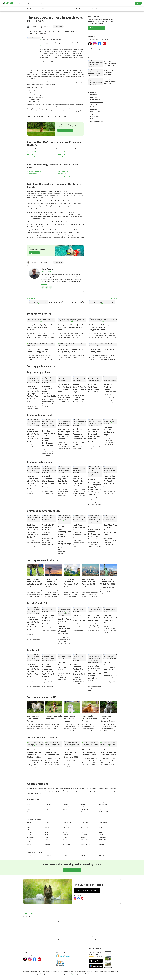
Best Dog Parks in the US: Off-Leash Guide (95, 617)
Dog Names (93, 119)
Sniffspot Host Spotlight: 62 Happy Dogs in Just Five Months (110, 63)
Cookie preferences (28, 936)
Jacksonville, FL (31, 152)
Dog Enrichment (78, 8)
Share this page (97, 49)
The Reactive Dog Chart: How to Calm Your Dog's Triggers (63, 481)
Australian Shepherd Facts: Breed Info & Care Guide (109, 667)
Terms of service (28, 930)
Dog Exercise (94, 114)
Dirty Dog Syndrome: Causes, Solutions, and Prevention (110, 389)
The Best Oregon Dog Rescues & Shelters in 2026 (52, 752)
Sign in (130, 3)
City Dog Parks (94, 106)
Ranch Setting (108, 540)
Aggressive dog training (34, 171)
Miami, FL (30, 154)
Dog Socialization (95, 111)
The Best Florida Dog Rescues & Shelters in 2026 (89, 752)
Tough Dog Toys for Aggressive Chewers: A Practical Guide (79, 434)
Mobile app (59, 942)
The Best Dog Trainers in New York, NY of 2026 (107, 581)
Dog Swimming (94, 116)
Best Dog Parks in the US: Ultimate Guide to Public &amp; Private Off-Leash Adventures (64, 626)
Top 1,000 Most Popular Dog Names (33, 718)
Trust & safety (27, 927)
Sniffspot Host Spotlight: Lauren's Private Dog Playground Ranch (110, 81)
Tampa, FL (61, 156)
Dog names (34, 3)
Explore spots (34, 253)
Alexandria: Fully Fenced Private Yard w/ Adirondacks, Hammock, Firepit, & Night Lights (40, 335)
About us (26, 924)
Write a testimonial (47, 62)
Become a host (77, 3)
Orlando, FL (61, 154)
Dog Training (44, 8)
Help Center (26, 939)
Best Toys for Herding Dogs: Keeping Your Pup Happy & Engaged (64, 434)
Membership (59, 930)
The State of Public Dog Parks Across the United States (48, 530)
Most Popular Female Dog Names (69, 718)
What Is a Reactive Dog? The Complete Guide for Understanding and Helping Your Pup (94, 487)
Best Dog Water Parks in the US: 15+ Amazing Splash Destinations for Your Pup (48, 438)
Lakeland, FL (61, 152)
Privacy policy (27, 933)
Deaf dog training (63, 171)
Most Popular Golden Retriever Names (89, 718)
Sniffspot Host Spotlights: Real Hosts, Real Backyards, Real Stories (109, 72)
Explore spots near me (65, 130)
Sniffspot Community (96, 8)
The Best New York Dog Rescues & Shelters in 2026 (108, 752)
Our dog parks (20, 3)
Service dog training (64, 176)
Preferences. (73, 974)
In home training (32, 173)
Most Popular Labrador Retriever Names (107, 718)
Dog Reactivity (61, 8)
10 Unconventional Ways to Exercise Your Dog (56, 302)
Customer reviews (61, 936)
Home (58, 924)
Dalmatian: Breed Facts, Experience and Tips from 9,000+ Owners (77, 302)
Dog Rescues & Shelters (97, 121)
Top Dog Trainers (95, 104)
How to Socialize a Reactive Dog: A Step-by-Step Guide (79, 481)
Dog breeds (67, 3)
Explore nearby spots (96, 27)
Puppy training (62, 173)
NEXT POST (112, 298)
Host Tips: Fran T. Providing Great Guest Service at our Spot (110, 530)
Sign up (138, 3)
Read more (44, 283)
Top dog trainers (56, 3)
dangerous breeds (48, 493)
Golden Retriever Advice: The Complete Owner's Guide (79, 669)
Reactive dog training (33, 176)
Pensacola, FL (31, 156)
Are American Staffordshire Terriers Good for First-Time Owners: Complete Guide (94, 673)
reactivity (75, 491)
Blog (27, 3)
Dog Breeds (93, 109)
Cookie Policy (35, 974)
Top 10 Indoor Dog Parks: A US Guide (48, 617)
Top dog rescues (44, 3)
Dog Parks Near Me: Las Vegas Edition (79, 617)
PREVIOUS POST (32, 298)
